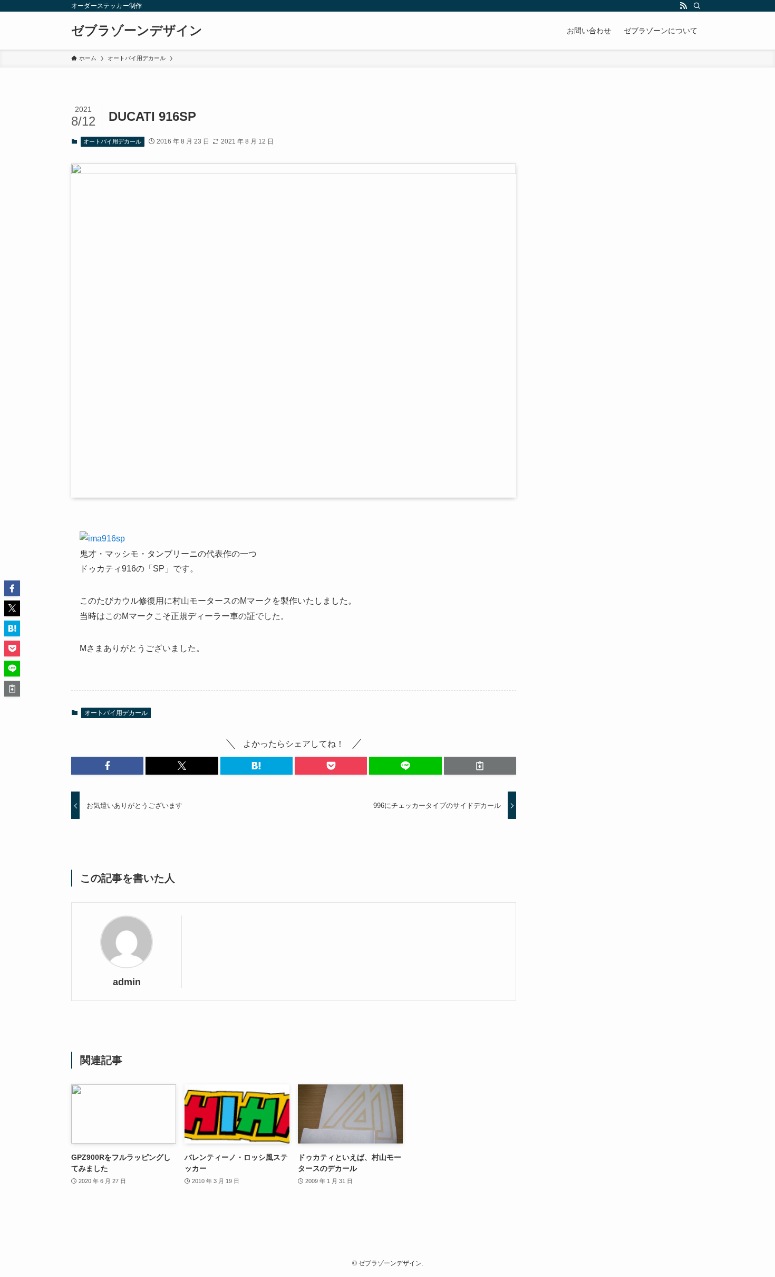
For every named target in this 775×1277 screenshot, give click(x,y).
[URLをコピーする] (480, 766)
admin (127, 982)
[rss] (683, 6)
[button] (107, 766)
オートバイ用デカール (112, 141)
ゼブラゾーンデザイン (136, 30)
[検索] (697, 6)
